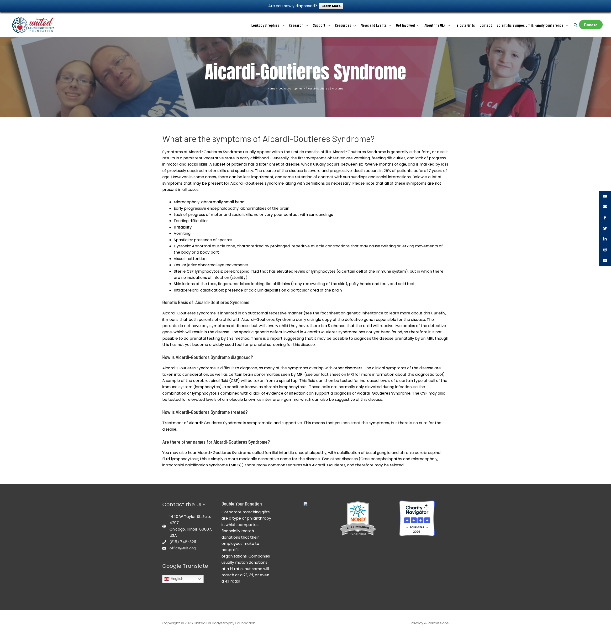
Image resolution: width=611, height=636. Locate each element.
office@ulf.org (182, 548)
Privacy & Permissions (430, 623)
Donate (591, 24)
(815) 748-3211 (182, 542)
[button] (575, 25)
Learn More (331, 6)
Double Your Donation (241, 503)
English (176, 579)
